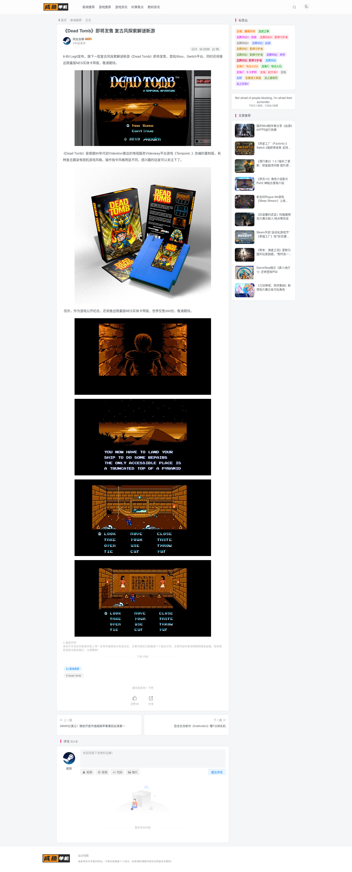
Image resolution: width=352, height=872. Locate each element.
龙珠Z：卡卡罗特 (246, 72)
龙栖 (239, 78)
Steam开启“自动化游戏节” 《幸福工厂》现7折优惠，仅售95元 (273, 236)
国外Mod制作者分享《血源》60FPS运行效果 (274, 128)
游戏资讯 (121, 7)
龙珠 (283, 72)
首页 (63, 20)
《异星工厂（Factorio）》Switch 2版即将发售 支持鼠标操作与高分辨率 (273, 147)
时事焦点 (137, 7)
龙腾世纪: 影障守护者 (249, 60)
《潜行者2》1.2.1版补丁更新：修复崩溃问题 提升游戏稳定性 (274, 165)
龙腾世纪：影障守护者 (249, 48)
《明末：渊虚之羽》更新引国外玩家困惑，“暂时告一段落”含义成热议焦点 (274, 254)
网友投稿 (78, 39)
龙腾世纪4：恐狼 (246, 37)
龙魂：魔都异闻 (245, 31)
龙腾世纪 (270, 60)
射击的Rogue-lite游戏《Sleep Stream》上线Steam (270, 201)
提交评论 (217, 772)
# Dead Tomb (73, 675)
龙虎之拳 (263, 31)
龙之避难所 (271, 78)
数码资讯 (154, 7)
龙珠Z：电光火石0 (247, 66)
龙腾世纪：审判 (275, 54)
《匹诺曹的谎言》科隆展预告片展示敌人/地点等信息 (273, 216)
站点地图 (83, 855)
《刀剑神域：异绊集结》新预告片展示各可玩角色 (273, 287)
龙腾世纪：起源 (261, 43)
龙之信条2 (242, 84)
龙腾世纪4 (242, 43)
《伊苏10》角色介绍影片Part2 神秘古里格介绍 (272, 181)
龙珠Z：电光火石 (272, 66)
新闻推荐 (88, 7)
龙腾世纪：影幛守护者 (249, 54)
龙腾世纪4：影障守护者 (274, 37)
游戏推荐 (105, 7)
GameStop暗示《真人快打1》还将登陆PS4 (273, 269)
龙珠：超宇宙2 (268, 72)
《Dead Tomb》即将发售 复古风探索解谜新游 (109, 30)
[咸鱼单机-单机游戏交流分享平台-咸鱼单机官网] (56, 858)
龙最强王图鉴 (253, 78)
